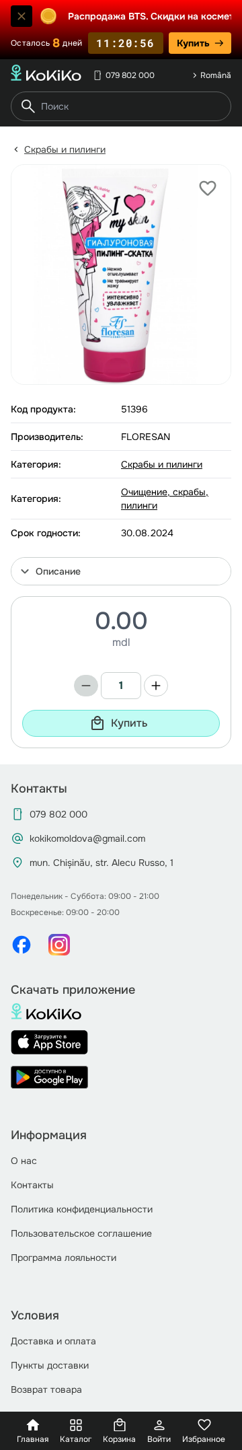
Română (215, 75)
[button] (121, 571)
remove (86, 685)
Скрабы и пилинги (65, 149)
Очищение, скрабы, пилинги (164, 498)
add (156, 685)
